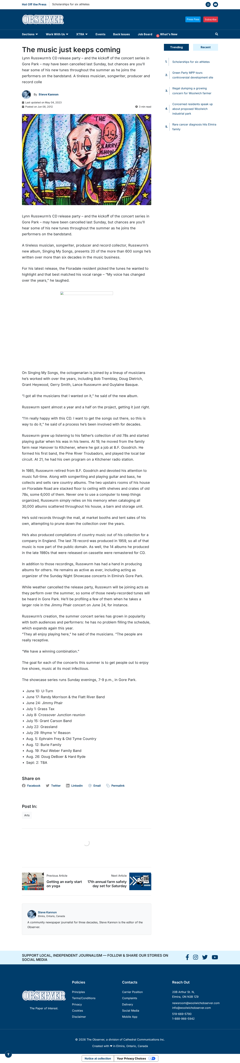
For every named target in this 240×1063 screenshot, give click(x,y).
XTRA (80, 34)
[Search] (216, 34)
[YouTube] (215, 4)
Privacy (77, 1004)
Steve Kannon (47, 912)
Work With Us (55, 34)
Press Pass (193, 19)
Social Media (130, 1010)
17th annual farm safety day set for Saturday (107, 884)
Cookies (77, 1010)
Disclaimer (79, 1016)
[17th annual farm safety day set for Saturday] (139, 881)
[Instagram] (208, 4)
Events (100, 34)
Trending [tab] (176, 47)
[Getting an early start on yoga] (34, 881)
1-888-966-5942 (183, 1018)
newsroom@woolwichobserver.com (196, 1003)
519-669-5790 (182, 1014)
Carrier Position (132, 992)
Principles (78, 992)
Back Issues (121, 34)
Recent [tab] (206, 47)
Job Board (145, 34)
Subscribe (210, 19)
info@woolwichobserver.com (191, 1007)
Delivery (127, 1004)
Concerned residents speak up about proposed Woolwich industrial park (192, 108)
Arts (27, 815)
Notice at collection (98, 1058)
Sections (28, 34)
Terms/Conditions (83, 998)
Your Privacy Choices (131, 1058)
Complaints (129, 998)
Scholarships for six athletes (70, 4)
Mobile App (129, 1016)
